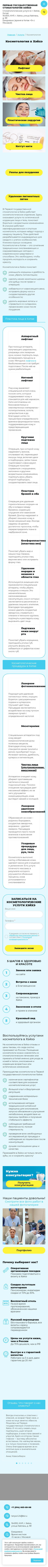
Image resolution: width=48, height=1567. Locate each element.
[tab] (16, 1463)
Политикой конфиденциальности (20, 938)
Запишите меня (24, 948)
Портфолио (24, 1250)
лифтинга (31, 360)
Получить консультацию (24, 1184)
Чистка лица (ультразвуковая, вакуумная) (32, 767)
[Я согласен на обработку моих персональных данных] (6, 936)
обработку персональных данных (23, 935)
